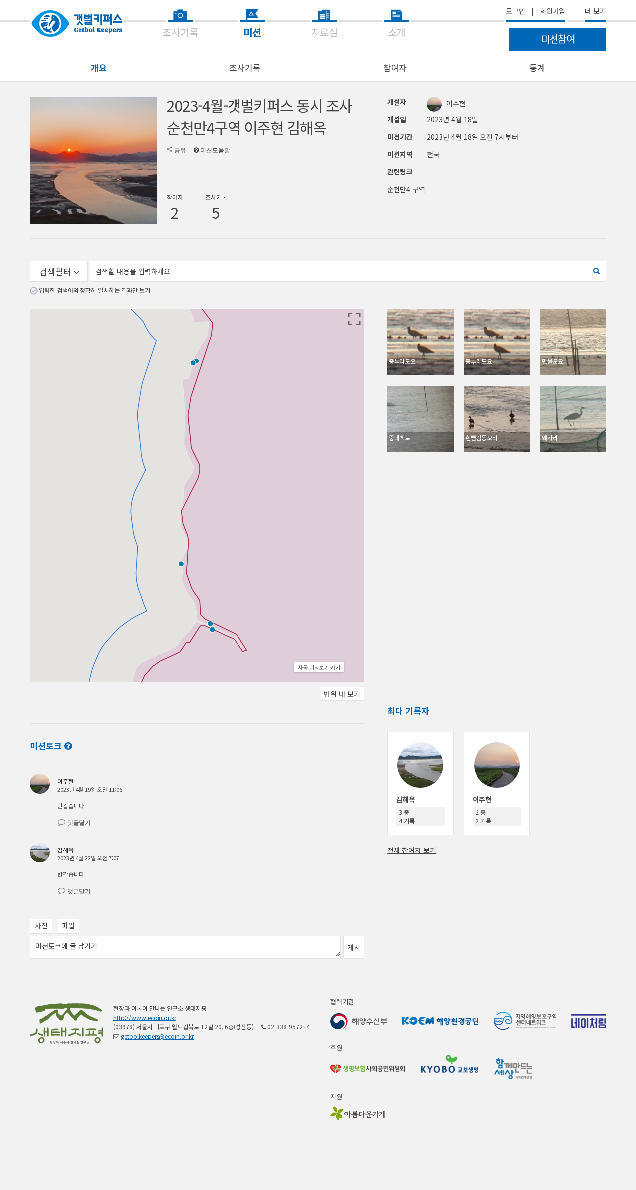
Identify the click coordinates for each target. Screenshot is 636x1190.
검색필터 (56, 271)
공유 (180, 150)
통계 (537, 67)
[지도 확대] (354, 319)
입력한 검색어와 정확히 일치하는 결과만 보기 (94, 290)
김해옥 (65, 850)
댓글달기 (79, 823)
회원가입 (552, 11)
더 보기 (595, 11)
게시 (353, 947)
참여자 (395, 67)
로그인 (515, 11)
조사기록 (245, 67)
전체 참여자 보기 (411, 850)
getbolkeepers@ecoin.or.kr (157, 1036)
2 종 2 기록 (483, 816)
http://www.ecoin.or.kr (144, 1017)
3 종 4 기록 (407, 816)
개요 (99, 67)
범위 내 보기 (342, 694)
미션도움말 (215, 150)
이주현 (456, 103)
